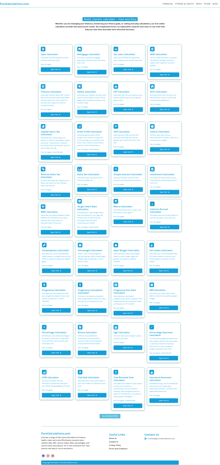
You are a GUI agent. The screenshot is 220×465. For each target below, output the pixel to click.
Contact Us (113, 442)
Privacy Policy (115, 445)
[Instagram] (48, 456)
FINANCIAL (167, 4)
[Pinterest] (53, 456)
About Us (113, 438)
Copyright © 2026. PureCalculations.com (60, 462)
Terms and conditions (118, 449)
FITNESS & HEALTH (184, 4)
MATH (199, 4)
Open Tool (55, 69)
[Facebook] (43, 456)
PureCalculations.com (14, 4)
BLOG (215, 4)
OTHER (207, 4)
